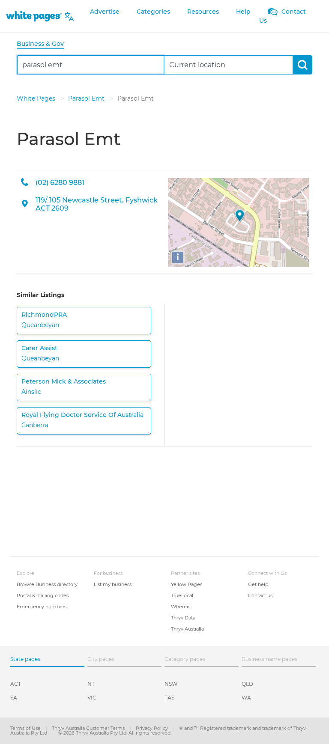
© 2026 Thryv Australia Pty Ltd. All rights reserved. (114, 733)
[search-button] (302, 65)
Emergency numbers (41, 607)
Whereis (180, 607)
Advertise (105, 11)
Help (243, 11)
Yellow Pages (186, 584)
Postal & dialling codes (43, 595)
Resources (203, 11)
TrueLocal (182, 595)
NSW (170, 684)
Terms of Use (26, 728)
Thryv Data (183, 618)
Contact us (260, 595)
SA (13, 697)
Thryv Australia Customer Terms (89, 728)
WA (246, 697)
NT (91, 684)
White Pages (37, 98)
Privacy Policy (152, 728)
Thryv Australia (187, 629)
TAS (169, 697)
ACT (15, 684)
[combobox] (90, 65)
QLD (247, 684)
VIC (91, 697)
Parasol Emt (87, 98)
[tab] (44, 44)
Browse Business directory (47, 584)
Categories (153, 11)
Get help (258, 584)
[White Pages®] (34, 16)
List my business (113, 584)
